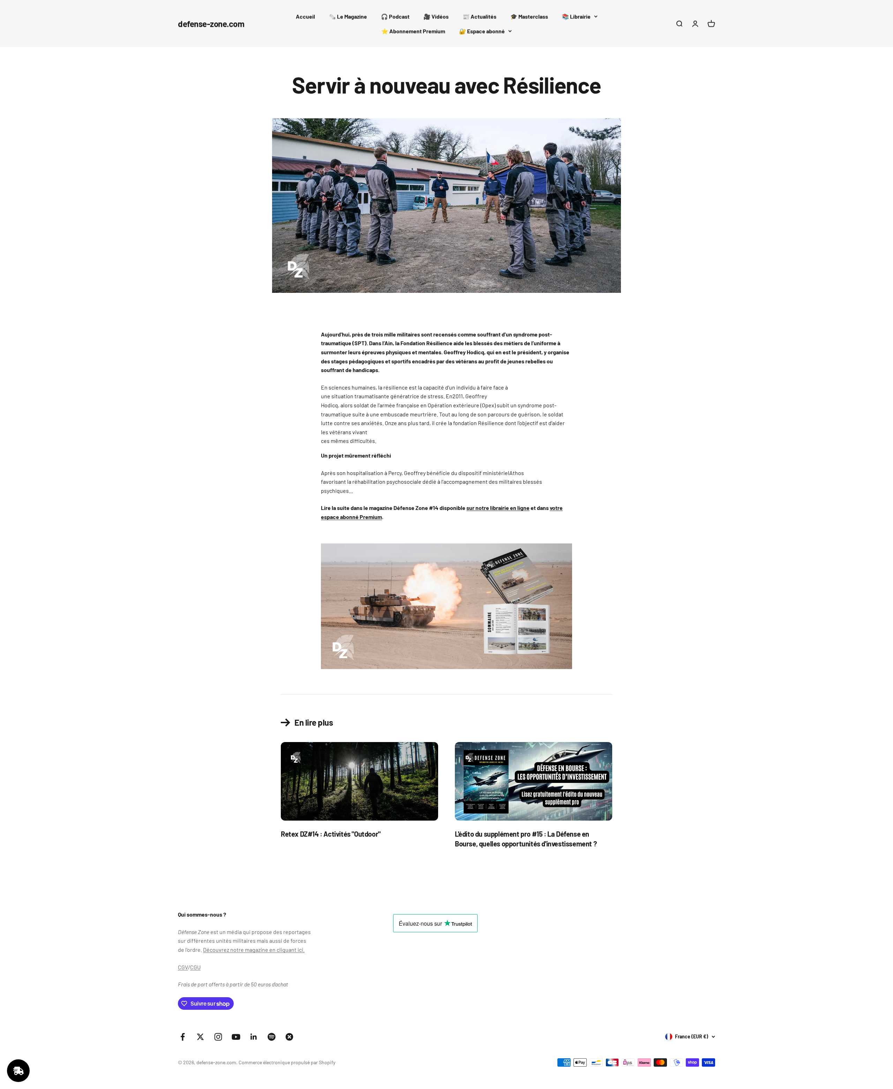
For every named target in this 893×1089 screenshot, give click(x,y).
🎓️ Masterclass (529, 16)
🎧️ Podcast (395, 16)
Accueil (305, 16)
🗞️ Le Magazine (348, 16)
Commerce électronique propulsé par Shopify (287, 1062)
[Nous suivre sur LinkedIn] (253, 1037)
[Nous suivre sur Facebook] (182, 1037)
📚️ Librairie (576, 16)
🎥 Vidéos (436, 16)
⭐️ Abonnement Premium (413, 31)
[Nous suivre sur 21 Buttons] (289, 1037)
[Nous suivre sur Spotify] (271, 1037)
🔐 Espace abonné (482, 31)
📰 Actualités (479, 16)
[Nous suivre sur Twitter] (200, 1037)
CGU (195, 967)
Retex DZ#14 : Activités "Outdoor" (331, 834)
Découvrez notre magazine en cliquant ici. (254, 949)
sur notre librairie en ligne (498, 507)
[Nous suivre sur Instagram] (218, 1037)
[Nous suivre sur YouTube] (236, 1037)
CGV (183, 967)
